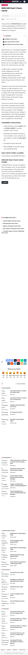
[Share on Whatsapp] (22, 360)
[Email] (21, 363)
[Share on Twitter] (15, 360)
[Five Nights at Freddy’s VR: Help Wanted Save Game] (5, 581)
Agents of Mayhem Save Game (12, 226)
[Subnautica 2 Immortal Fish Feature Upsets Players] (5, 471)
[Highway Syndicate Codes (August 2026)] (5, 557)
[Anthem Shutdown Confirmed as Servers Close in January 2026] (5, 462)
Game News (13, 465)
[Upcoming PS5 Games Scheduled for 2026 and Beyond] (5, 642)
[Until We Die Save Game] (5, 589)
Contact (9, 649)
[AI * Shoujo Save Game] (5, 414)
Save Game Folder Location (12, 41)
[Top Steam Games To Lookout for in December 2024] (5, 628)
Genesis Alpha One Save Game (11, 221)
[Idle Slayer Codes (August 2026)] (5, 421)
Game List (12, 394)
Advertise (15, 649)
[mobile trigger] (2, 1)
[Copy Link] (25, 363)
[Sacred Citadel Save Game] (5, 603)
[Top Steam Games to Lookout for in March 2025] (5, 393)
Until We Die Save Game (16, 586)
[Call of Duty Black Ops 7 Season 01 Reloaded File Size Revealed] (5, 493)
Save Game (12, 408)
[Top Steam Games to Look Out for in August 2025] (5, 613)
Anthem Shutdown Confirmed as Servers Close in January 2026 (18, 462)
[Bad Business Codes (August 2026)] (5, 535)
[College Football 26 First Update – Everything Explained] (5, 486)
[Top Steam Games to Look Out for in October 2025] (5, 635)
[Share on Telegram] (15, 363)
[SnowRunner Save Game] (5, 574)
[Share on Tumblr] (8, 363)
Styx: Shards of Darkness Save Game (13, 228)
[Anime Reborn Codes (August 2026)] (5, 550)
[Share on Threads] (18, 363)
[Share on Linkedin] (25, 360)
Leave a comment (21, 383)
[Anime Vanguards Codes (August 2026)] (5, 542)
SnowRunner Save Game (16, 572)
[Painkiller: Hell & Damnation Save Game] (5, 407)
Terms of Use (22, 649)
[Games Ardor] (11, 1)
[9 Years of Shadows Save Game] (5, 596)
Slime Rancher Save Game (10, 223)
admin (2, 19)
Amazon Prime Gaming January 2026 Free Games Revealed (17, 477)
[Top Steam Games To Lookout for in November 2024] (5, 621)
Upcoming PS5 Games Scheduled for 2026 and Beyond (16, 641)
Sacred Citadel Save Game (17, 601)
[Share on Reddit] (11, 363)
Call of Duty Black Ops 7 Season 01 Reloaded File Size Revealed (18, 493)
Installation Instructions (10, 39)
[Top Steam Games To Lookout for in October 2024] (5, 400)
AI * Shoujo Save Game (16, 412)
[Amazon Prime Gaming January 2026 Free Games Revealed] (5, 478)
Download (5, 182)
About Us (3, 649)
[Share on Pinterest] (18, 360)
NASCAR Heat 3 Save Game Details (13, 44)
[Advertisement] (14, 200)
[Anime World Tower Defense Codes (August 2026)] (5, 564)
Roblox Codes (13, 423)
